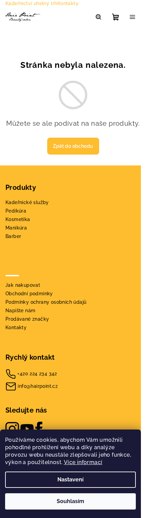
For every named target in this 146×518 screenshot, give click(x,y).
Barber (13, 236)
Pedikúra (15, 211)
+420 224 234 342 (37, 373)
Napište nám (20, 310)
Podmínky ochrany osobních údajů (45, 302)
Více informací (83, 462)
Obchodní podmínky (29, 293)
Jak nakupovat (22, 285)
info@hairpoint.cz (38, 386)
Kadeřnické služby (27, 202)
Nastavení (70, 479)
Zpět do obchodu (73, 146)
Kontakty (67, 3)
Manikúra (16, 228)
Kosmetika (17, 219)
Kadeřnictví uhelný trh (31, 3)
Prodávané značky (27, 319)
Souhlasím (70, 501)
